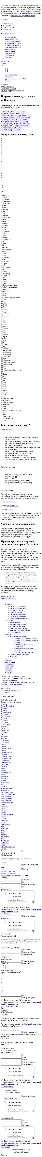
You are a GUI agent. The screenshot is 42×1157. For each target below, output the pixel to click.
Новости (8, 660)
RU (2, 65)
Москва (4, 704)
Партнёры (9, 671)
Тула (2, 833)
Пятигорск (5, 730)
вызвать (4, 1010)
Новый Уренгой (7, 802)
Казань (3, 63)
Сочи (3, 822)
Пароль (25, 869)
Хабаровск (5, 841)
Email (24, 887)
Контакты (9, 57)
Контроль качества (12, 41)
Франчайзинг (10, 49)
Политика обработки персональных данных (18, 682)
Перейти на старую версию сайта (13, 676)
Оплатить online (11, 39)
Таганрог (4, 736)
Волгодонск (5, 716)
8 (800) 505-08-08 (7, 87)
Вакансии (9, 666)
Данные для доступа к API (15, 79)
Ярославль (5, 742)
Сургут (3, 734)
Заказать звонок (11, 1090)
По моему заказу (10, 1050)
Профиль (8, 77)
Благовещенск (6, 752)
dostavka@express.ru (8, 598)
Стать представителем (18, 628)
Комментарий (27, 1064)
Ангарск (4, 746)
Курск (3, 784)
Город (24, 1057)
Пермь (3, 810)
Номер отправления (29, 1032)
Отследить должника (18, 616)
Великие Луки (6, 756)
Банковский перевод (18, 614)
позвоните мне (7, 1118)
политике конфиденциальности (23, 16)
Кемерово (4, 776)
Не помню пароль (8, 871)
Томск (3, 831)
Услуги (8, 634)
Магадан (4, 726)
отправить (5, 934)
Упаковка (13, 656)
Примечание (27, 954)
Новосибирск (6, 800)
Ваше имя (26, 950)
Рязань (3, 816)
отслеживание (12, 506)
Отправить (5, 957)
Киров (3, 778)
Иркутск (4, 768)
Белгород (4, 708)
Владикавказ (6, 712)
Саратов (4, 732)
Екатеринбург (6, 762)
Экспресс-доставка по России (25, 638)
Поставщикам (15, 632)
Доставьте (5, 692)
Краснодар (5, 782)
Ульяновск (5, 837)
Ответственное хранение (19, 654)
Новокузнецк (6, 796)
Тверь (3, 826)
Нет (4, 863)
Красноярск (5, 724)
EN (6, 71)
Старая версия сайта (13, 43)
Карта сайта (5, 688)
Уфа (2, 839)
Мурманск (5, 790)
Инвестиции (10, 53)
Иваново (4, 764)
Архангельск (6, 748)
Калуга (3, 774)
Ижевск (4, 766)
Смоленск (5, 820)
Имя (23, 882)
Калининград (6, 772)
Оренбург (4, 806)
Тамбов (4, 738)
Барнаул (4, 750)
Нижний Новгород (8, 794)
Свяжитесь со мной (8, 89)
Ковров (3, 780)
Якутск (3, 849)
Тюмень (4, 835)
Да (2, 700)
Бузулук (4, 754)
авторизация (5, 889)
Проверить (5, 1038)
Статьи (8, 673)
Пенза (3, 728)
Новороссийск (6, 798)
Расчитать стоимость (18, 606)
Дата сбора (26, 963)
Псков (3, 812)
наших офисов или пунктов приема (23, 498)
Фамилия (25, 880)
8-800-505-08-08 (21, 437)
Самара (3, 818)
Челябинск (5, 740)
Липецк (4, 786)
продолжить (6, 914)
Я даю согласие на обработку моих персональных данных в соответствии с (21, 910)
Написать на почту (12, 1092)
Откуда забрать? (28, 961)
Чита (3, 845)
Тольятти (4, 829)
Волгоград (5, 714)
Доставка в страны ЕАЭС (24, 652)
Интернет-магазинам (13, 47)
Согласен (4, 19)
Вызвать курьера (16, 610)
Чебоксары (5, 843)
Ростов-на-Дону (7, 814)
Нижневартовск (7, 792)
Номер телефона (28, 884)
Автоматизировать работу (20, 630)
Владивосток (6, 758)
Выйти (8, 81)
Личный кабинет (11, 75)
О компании (10, 51)
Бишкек (4, 710)
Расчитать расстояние (18, 608)
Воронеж (4, 720)
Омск (3, 804)
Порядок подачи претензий (11, 684)
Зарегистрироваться (8, 873)
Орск (3, 808)
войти (4, 877)
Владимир (5, 760)
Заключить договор (17, 626)
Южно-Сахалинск (8, 847)
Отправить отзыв (7, 1086)
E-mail (24, 1059)
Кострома (4, 722)
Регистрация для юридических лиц (14, 875)
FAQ (7, 658)
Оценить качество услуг (19, 618)
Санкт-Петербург (7, 706)
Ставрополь (5, 824)
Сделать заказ (10, 37)
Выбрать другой (9, 700)
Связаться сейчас (10, 1099)
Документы (9, 55)
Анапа (3, 744)
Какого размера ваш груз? (11, 972)
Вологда (4, 718)
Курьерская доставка (13, 45)
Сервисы (8, 604)
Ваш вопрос (26, 1125)
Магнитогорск (6, 788)
